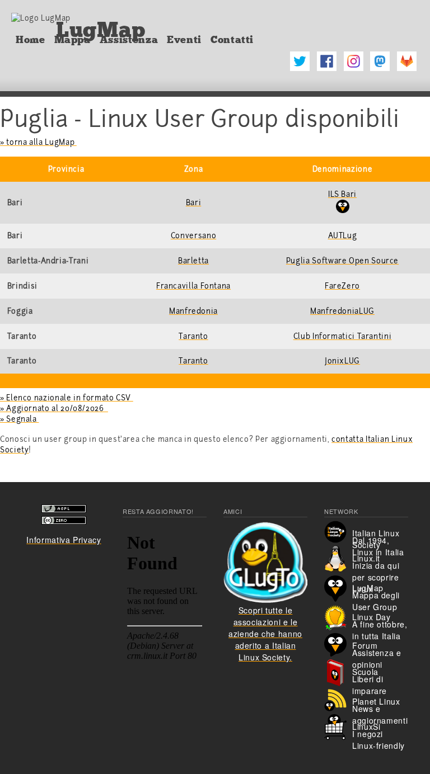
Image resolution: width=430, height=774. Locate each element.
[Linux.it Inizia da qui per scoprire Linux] (338, 557)
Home (30, 40)
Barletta (193, 261)
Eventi (184, 40)
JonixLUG (342, 361)
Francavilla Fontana (193, 286)
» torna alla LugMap (38, 142)
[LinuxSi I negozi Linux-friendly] (338, 725)
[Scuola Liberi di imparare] (338, 671)
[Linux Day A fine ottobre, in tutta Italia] (338, 616)
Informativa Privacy (63, 539)
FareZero (342, 286)
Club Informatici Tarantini (342, 336)
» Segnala (19, 419)
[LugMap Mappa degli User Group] (338, 587)
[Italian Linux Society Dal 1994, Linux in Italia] (338, 530)
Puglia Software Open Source (342, 261)
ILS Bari (342, 194)
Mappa (72, 40)
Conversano (193, 235)
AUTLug (342, 235)
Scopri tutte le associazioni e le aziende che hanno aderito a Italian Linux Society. (265, 633)
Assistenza (129, 40)
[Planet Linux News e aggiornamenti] (338, 698)
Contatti (232, 40)
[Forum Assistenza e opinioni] (338, 643)
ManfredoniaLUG (342, 311)
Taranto (193, 336)
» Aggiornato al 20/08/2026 (54, 408)
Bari (194, 202)
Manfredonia (193, 311)
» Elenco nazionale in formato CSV (66, 398)
